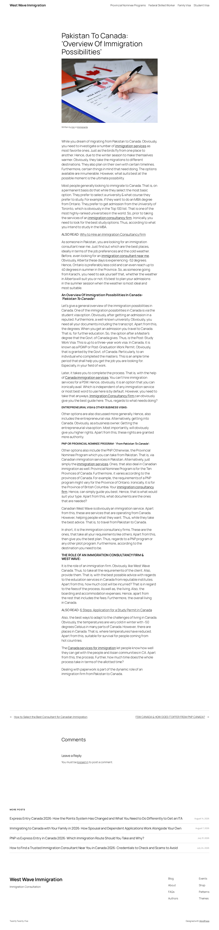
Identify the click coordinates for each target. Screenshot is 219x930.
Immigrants (82, 127)
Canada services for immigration (92, 648)
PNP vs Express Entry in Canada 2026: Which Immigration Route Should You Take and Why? (77, 838)
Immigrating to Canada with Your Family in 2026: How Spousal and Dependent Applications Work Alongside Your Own (95, 828)
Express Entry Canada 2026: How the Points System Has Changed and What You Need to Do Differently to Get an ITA (96, 818)
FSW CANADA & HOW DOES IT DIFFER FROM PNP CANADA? (170, 717)
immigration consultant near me (125, 256)
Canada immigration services (86, 377)
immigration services (130, 146)
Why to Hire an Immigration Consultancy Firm (113, 234)
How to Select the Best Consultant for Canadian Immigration (50, 717)
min (73, 127)
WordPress (204, 921)
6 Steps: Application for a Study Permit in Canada (116, 610)
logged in (82, 762)
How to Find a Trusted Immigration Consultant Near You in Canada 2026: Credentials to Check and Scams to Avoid (94, 848)
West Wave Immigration (28, 5)
